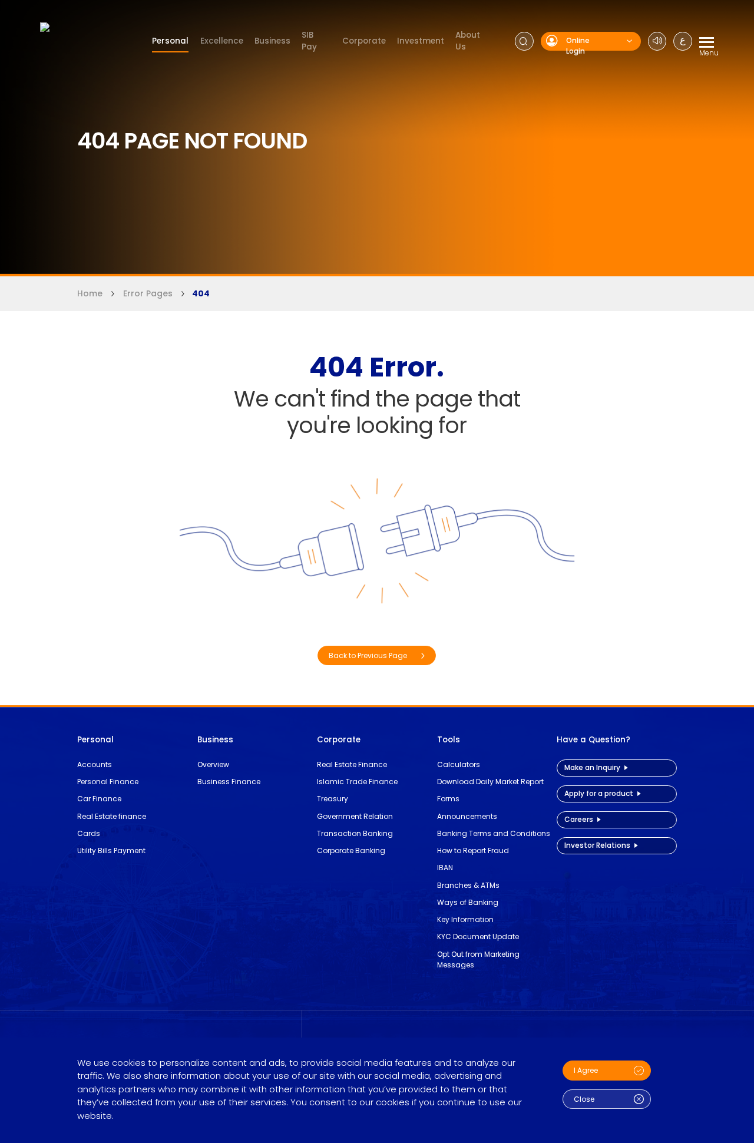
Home (89, 293)
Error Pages (148, 293)
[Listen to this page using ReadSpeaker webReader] (657, 41)
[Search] (524, 41)
